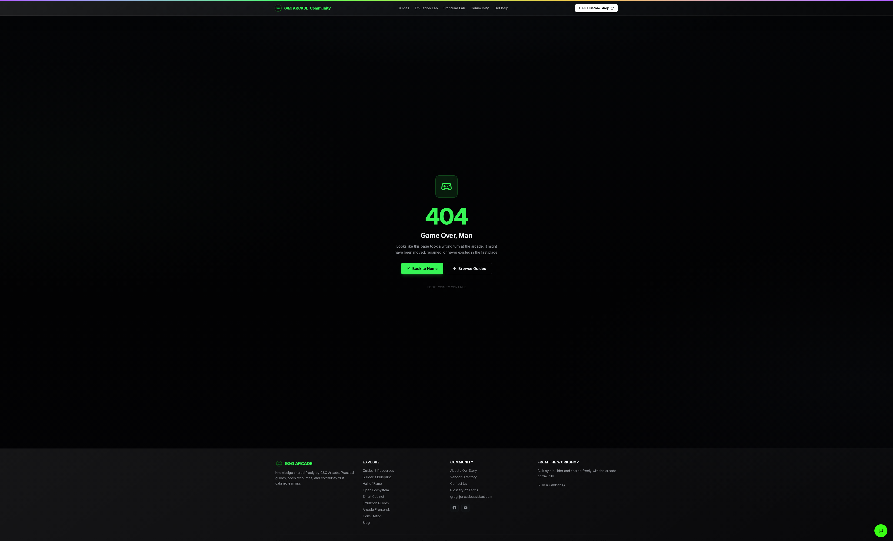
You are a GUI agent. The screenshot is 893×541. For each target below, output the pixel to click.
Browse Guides (472, 268)
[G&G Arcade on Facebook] (454, 508)
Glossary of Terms (464, 490)
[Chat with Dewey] (880, 530)
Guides (403, 8)
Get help (501, 8)
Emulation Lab (426, 8)
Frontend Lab (454, 8)
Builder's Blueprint (377, 477)
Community (480, 8)
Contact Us (458, 483)
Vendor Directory (463, 477)
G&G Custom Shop (594, 8)
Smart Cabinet (373, 496)
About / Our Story (463, 470)
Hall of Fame (372, 483)
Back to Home (425, 268)
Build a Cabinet (549, 485)
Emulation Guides (376, 503)
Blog (366, 523)
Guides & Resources (378, 470)
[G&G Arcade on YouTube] (465, 508)
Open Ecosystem (376, 490)
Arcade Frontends (376, 509)
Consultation (372, 516)
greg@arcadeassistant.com (471, 496)
